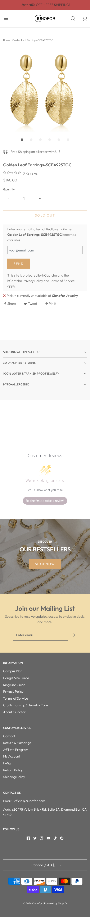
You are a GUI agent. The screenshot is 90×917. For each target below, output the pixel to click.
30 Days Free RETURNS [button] (19, 363)
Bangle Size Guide (16, 678)
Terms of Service (62, 281)
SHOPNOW (45, 564)
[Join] (74, 635)
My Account (11, 756)
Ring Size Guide (14, 685)
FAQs (7, 763)
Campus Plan (12, 671)
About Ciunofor (14, 712)
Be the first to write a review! (45, 501)
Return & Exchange (17, 743)
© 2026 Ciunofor (32, 903)
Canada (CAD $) (43, 865)
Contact (9, 736)
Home (6, 40)
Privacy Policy (33, 281)
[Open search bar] (72, 18)
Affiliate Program (15, 749)
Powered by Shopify (55, 903)
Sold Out (45, 215)
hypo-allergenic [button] (16, 384)
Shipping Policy (14, 777)
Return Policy (13, 770)
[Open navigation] (6, 18)
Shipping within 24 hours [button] (22, 352)
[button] (45, 90)
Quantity (9, 189)
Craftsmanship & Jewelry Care (25, 705)
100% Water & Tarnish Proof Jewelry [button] (31, 373)
